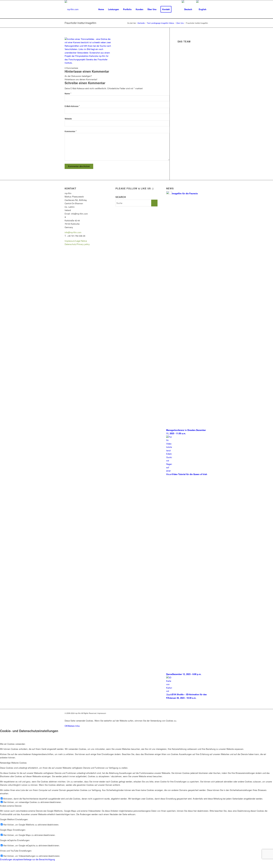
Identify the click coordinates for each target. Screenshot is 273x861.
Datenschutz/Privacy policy (77, 244)
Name (68, 93)
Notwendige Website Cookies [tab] (13, 762)
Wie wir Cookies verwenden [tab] (12, 743)
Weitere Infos (74, 725)
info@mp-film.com (73, 232)
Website (68, 118)
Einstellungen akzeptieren (12, 859)
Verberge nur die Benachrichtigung (39, 859)
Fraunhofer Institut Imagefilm (80, 23)
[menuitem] (101, 9)
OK (66, 725)
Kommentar (71, 131)
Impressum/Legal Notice (76, 240)
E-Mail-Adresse (72, 106)
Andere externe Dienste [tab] (10, 805)
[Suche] (176, 9)
